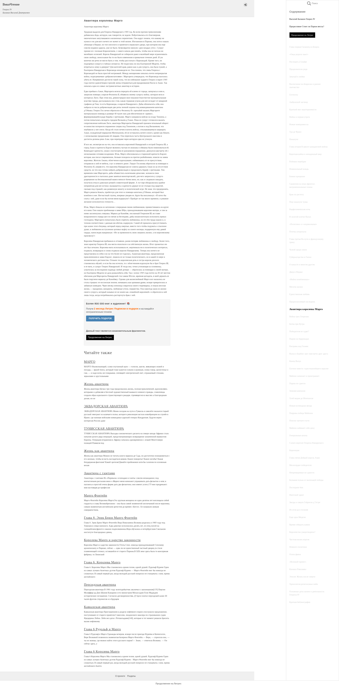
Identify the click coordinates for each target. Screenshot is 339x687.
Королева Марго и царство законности (112, 540)
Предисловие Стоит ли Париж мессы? (306, 26)
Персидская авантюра (100, 584)
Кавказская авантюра (99, 607)
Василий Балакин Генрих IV (302, 19)
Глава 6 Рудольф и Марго (102, 629)
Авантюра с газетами (99, 473)
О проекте (120, 676)
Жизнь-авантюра (96, 384)
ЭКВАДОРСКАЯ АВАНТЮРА (106, 406)
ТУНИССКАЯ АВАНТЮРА (104, 428)
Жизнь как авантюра (99, 451)
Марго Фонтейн (95, 495)
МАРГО (89, 361)
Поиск (312, 3)
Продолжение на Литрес (302, 35)
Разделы (131, 676)
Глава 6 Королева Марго (102, 651)
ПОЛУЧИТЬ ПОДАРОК (100, 318)
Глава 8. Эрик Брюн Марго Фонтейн (110, 517)
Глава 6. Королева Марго (102, 562)
